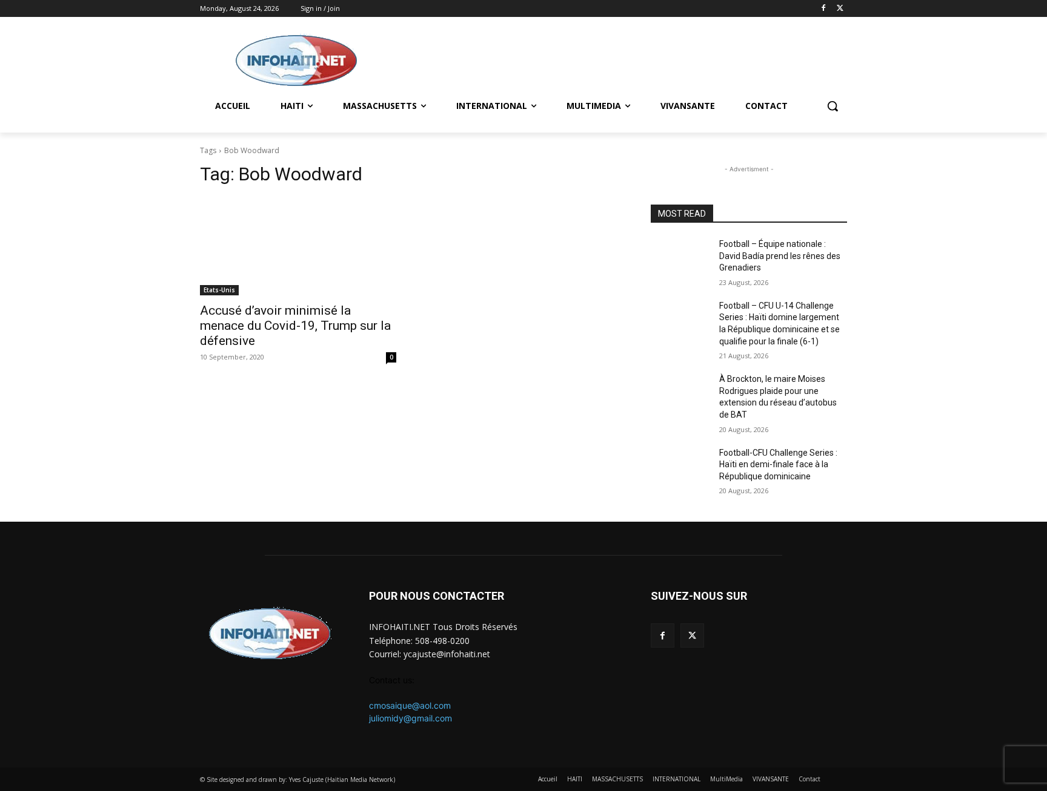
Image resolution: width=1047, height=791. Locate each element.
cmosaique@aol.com (410, 705)
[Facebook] (823, 9)
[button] (832, 105)
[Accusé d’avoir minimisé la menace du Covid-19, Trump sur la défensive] (298, 246)
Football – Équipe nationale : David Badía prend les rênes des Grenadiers (779, 255)
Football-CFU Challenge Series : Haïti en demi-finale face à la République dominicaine (778, 464)
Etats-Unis (219, 290)
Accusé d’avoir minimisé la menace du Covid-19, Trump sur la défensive (295, 325)
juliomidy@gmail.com (410, 718)
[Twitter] (840, 9)
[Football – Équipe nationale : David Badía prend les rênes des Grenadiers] (680, 259)
